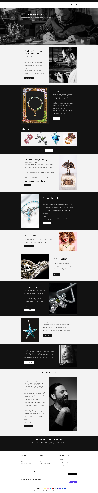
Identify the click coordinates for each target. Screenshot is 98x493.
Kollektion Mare (47, 335)
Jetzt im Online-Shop (30, 309)
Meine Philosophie (29, 78)
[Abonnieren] (57, 447)
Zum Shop (28, 184)
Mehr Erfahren (28, 426)
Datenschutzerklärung (24, 465)
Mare (50, 147)
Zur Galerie (56, 118)
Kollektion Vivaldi (29, 245)
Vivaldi (22, 147)
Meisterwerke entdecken (36, 20)
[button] (31, 5)
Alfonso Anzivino (38, 490)
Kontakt (22, 459)
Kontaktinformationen (61, 490)
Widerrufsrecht (55, 490)
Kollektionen (23, 457)
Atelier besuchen (37, 23)
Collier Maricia (47, 223)
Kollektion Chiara (29, 362)
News (22, 461)
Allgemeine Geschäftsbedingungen (26, 463)
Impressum (23, 466)
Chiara (64, 147)
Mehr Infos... (56, 274)
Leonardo (37, 147)
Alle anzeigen (49, 150)
